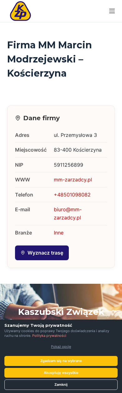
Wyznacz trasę (45, 253)
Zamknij (61, 384)
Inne (59, 232)
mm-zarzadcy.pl (73, 179)
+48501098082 (72, 194)
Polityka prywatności (49, 335)
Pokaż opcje (61, 346)
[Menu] (112, 11)
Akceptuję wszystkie (61, 372)
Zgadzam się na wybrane (61, 360)
